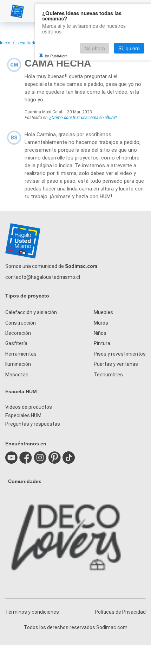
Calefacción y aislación (31, 312)
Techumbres (108, 374)
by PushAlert (56, 55)
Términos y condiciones (32, 612)
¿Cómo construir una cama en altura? (83, 117)
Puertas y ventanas (116, 364)
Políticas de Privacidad (120, 612)
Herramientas (21, 354)
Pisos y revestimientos (120, 354)
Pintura (102, 343)
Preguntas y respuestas (32, 424)
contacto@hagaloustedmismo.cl (42, 277)
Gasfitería (16, 343)
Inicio (5, 42)
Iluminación (18, 364)
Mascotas (16, 374)
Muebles (103, 312)
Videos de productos (28, 407)
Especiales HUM (23, 415)
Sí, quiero (129, 48)
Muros (101, 323)
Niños (100, 333)
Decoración (18, 333)
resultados (28, 42)
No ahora (94, 48)
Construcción (20, 323)
